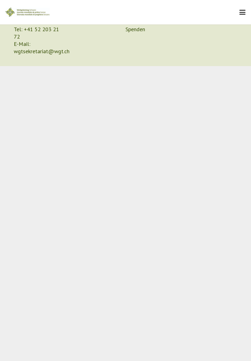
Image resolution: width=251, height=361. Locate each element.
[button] (242, 12)
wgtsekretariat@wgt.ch (41, 51)
